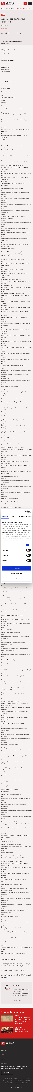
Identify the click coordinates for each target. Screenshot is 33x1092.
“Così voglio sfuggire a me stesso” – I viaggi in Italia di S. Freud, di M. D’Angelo (16, 965)
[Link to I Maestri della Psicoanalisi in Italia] (7, 1029)
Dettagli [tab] (13, 516)
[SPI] (8, 3)
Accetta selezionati (16, 573)
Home (2, 8)
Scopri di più (17, 1000)
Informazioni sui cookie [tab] (25, 516)
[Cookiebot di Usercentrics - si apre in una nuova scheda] (23, 511)
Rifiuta (16, 579)
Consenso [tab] (5, 516)
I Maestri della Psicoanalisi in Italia (12, 970)
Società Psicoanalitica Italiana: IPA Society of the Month (16, 976)
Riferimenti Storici (10, 8)
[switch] (28, 550)
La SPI (3, 14)
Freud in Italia (5, 28)
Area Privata (6, 1073)
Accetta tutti (16, 568)
